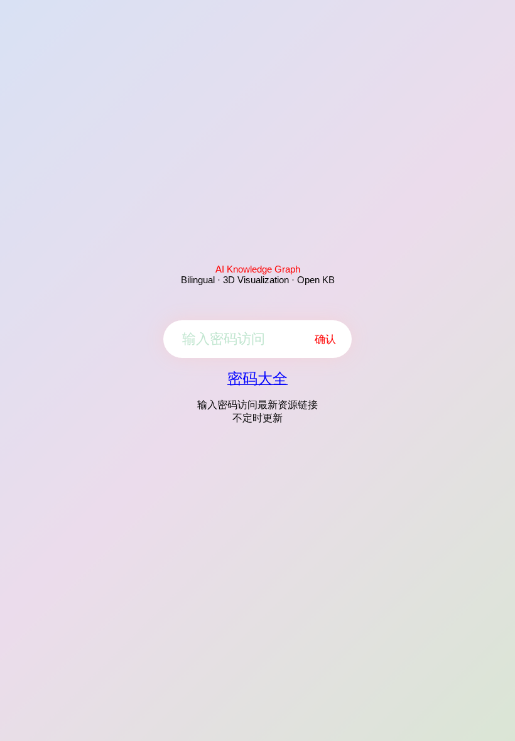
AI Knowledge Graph (257, 269)
